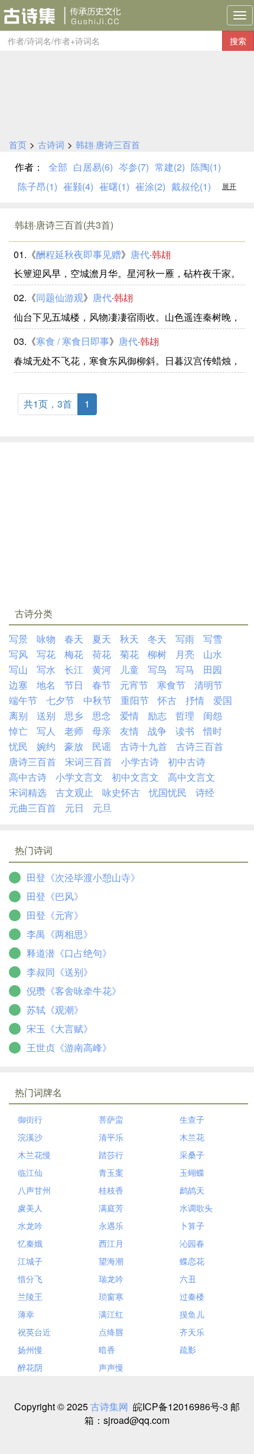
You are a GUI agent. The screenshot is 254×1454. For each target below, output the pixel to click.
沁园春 (192, 1243)
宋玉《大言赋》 (60, 1028)
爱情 (129, 715)
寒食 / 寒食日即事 (72, 341)
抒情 (194, 700)
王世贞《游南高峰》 (69, 1047)
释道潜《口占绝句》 (69, 953)
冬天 (157, 639)
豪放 (73, 746)
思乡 (73, 715)
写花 (46, 654)
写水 (46, 669)
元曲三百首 (32, 807)
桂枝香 (111, 1190)
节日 (73, 685)
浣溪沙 (30, 1137)
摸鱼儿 (192, 1314)
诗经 (205, 792)
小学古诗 (140, 761)
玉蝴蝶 (192, 1172)
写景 (18, 639)
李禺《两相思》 (60, 934)
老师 (73, 731)
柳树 (157, 654)
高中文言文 (191, 777)
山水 (212, 654)
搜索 (238, 41)
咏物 (46, 639)
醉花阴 (30, 1367)
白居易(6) (93, 167)
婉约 (46, 746)
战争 (157, 731)
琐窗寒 (111, 1296)
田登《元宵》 (55, 915)
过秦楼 (192, 1296)
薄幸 (26, 1314)
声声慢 (111, 1367)
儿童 (129, 669)
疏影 (188, 1349)
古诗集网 (109, 1406)
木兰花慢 (34, 1154)
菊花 (129, 654)
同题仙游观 (59, 297)
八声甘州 (34, 1190)
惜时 (212, 731)
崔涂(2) (150, 186)
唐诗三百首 (32, 761)
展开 (229, 186)
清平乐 (111, 1137)
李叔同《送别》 (60, 972)
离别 (18, 715)
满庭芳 (111, 1208)
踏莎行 (111, 1154)
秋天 (129, 639)
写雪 (212, 639)
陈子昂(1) (37, 186)
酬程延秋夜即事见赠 (78, 254)
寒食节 (171, 685)
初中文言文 (135, 777)
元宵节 (134, 685)
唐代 (140, 254)
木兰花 (192, 1137)
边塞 (18, 685)
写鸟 (157, 669)
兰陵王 (30, 1296)
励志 (157, 715)
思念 (101, 715)
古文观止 (74, 792)
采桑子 (192, 1154)
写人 (46, 731)
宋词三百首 (88, 761)
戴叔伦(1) (191, 186)
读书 (184, 731)
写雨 (184, 639)
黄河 (101, 669)
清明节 (208, 685)
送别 (46, 715)
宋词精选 (28, 792)
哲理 (184, 715)
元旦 (102, 807)
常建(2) (170, 167)
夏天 (101, 639)
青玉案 (111, 1172)
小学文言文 (79, 777)
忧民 (18, 746)
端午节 (23, 700)
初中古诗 (187, 761)
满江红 (111, 1314)
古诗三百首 (199, 746)
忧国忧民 (168, 792)
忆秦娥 (30, 1243)
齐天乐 (192, 1332)
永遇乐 (111, 1225)
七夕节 (60, 700)
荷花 (101, 654)
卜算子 (192, 1225)
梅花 (73, 654)
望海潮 (111, 1261)
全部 (57, 167)
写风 (18, 654)
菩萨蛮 (111, 1119)
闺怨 (212, 715)
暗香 (107, 1349)
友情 (129, 731)
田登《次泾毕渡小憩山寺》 (83, 877)
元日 (74, 807)
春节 (101, 685)
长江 (73, 669)
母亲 (101, 731)
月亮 (184, 654)
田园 (212, 669)
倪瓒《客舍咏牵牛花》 (74, 990)
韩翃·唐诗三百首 (108, 144)
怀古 (167, 700)
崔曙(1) (114, 186)
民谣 (101, 746)
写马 (184, 669)
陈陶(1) (206, 167)
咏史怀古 (121, 792)
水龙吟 (30, 1225)
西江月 (111, 1243)
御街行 (30, 1119)
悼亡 (18, 731)
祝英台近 (34, 1332)
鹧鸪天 (192, 1190)
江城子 (30, 1261)
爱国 (222, 700)
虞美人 (30, 1208)
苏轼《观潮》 (55, 1009)
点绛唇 (111, 1332)
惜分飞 (30, 1279)
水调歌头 (196, 1208)
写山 (18, 669)
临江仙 (30, 1172)
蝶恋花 (192, 1261)
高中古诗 (28, 777)
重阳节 (135, 700)
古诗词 (51, 144)
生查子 (192, 1119)
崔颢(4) (78, 186)
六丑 (188, 1279)
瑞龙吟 (111, 1279)
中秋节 (97, 700)
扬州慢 (30, 1349)
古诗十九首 (143, 746)
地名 (46, 685)
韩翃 (161, 254)
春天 (73, 639)
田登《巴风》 (55, 896)
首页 (18, 144)
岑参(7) (134, 167)
